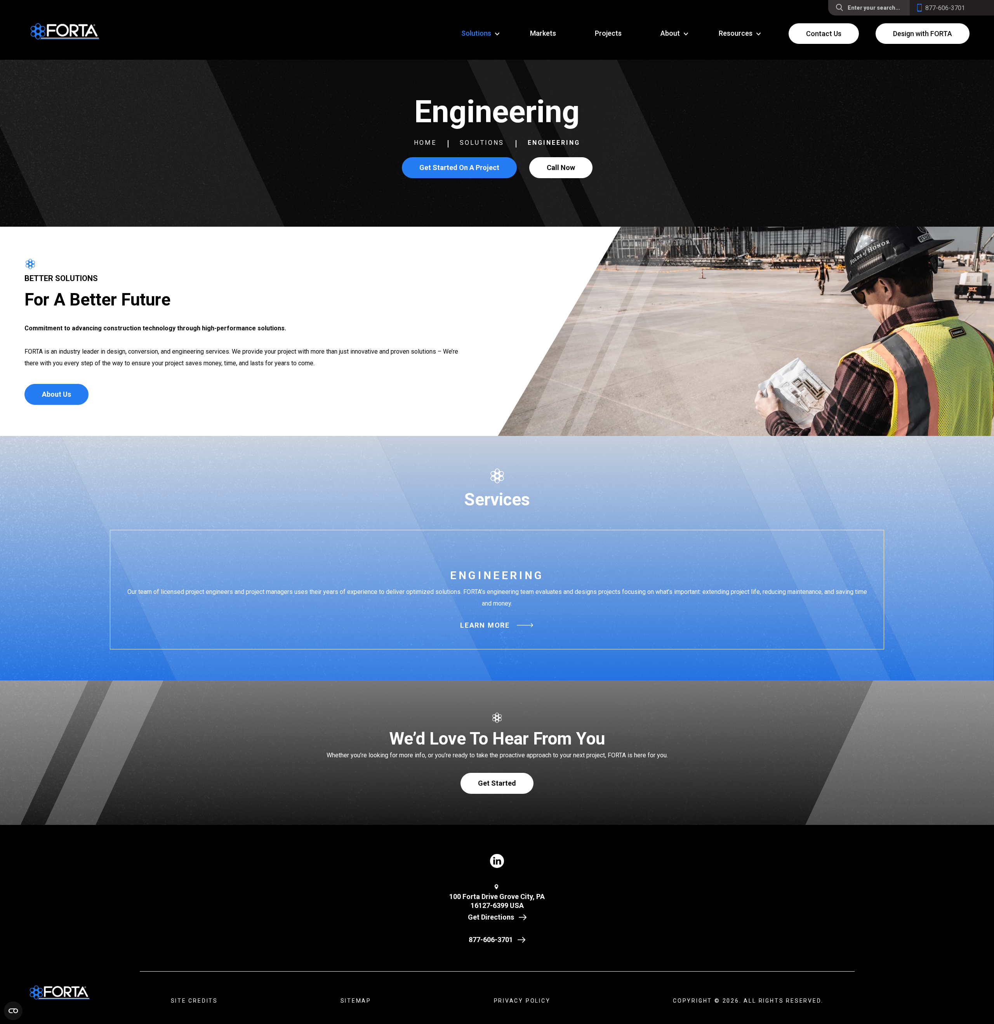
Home (425, 142)
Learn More (485, 625)
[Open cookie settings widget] (13, 1010)
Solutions (482, 142)
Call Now (561, 167)
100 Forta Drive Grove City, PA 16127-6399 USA (497, 900)
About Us (56, 394)
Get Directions (491, 917)
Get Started (497, 783)
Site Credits (194, 1001)
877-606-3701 (491, 939)
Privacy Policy (522, 1001)
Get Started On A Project (459, 167)
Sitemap (356, 1001)
